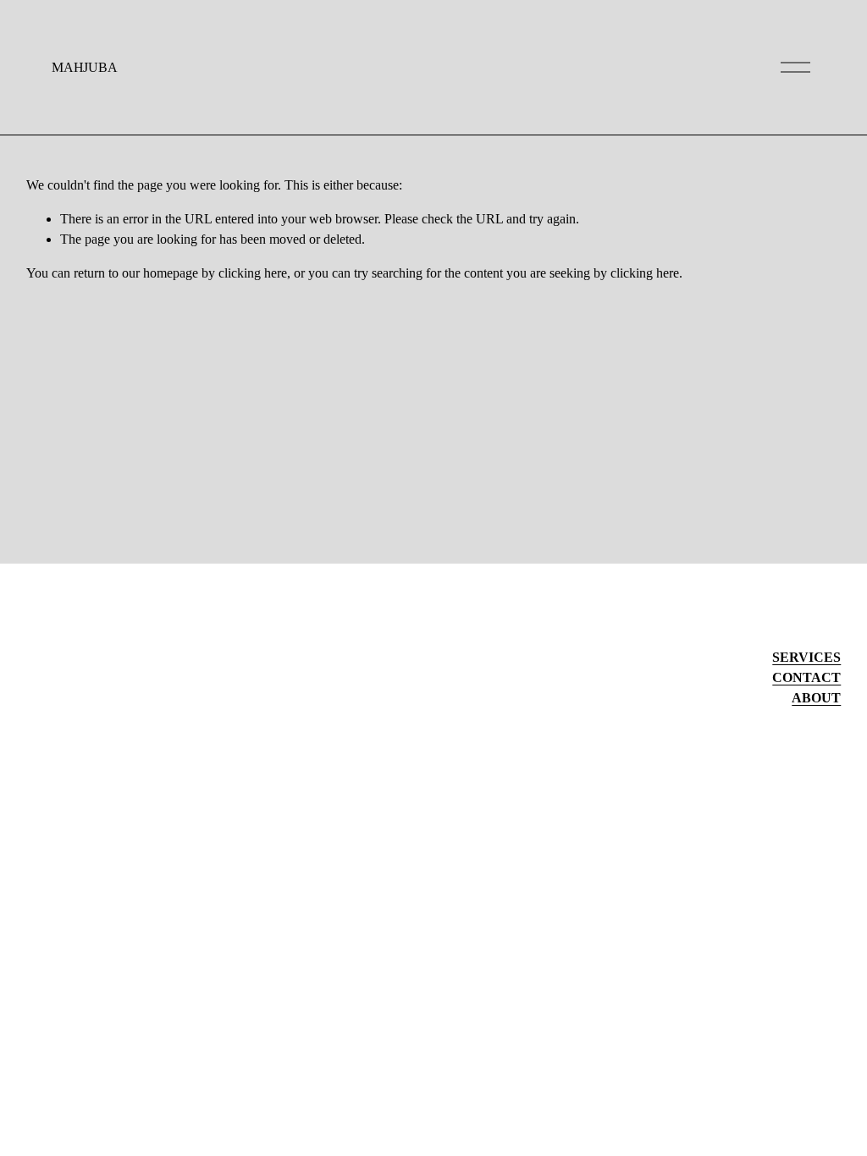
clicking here (252, 273)
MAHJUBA (84, 67)
